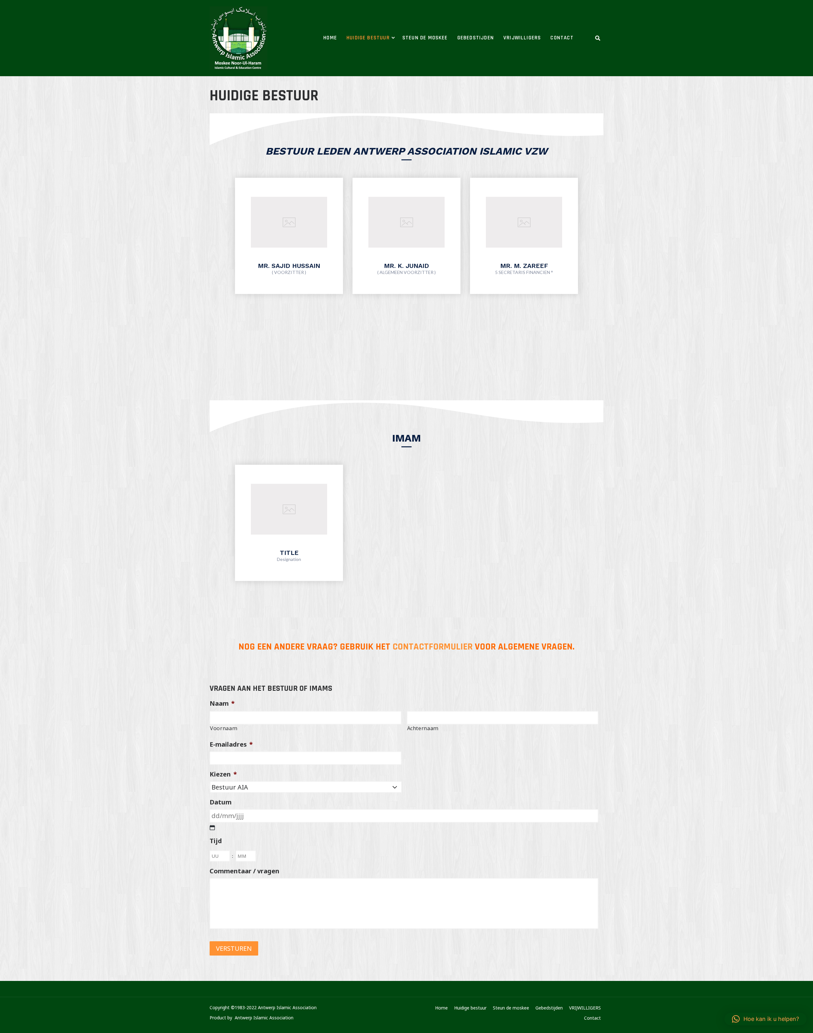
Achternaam (423, 728)
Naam (222, 703)
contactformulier (433, 647)
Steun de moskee (425, 37)
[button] (765, 1019)
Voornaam (223, 728)
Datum (221, 802)
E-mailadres (231, 744)
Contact (561, 37)
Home (330, 37)
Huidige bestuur (368, 37)
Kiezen (223, 774)
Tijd (216, 841)
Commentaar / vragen (244, 871)
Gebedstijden (475, 37)
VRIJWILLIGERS (522, 37)
